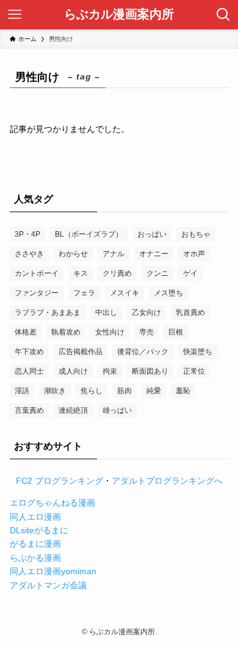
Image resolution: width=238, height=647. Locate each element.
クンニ (157, 273)
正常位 (194, 371)
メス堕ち (168, 293)
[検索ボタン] (223, 14)
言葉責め (29, 410)
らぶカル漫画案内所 (119, 15)
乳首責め (190, 312)
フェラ (84, 293)
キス (80, 273)
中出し (106, 312)
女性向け (109, 332)
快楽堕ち (197, 351)
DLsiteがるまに (39, 530)
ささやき (29, 254)
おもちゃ (196, 234)
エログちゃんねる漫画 (52, 503)
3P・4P (27, 234)
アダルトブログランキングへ (167, 481)
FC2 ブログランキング (59, 481)
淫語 (22, 390)
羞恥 (183, 390)
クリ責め (117, 273)
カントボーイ (37, 273)
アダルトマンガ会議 (48, 585)
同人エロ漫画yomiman (53, 571)
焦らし (92, 390)
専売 (146, 332)
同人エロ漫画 (35, 517)
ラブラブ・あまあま (48, 312)
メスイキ (124, 293)
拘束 (110, 371)
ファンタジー (37, 293)
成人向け (73, 371)
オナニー (153, 254)
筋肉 (124, 390)
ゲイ (190, 273)
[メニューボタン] (14, 14)
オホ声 (194, 254)
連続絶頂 (73, 410)
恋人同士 (29, 371)
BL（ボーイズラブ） (89, 234)
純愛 (153, 390)
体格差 (26, 332)
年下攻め (29, 351)
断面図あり (150, 371)
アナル (113, 254)
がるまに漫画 (35, 544)
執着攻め (66, 332)
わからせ (73, 254)
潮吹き (55, 390)
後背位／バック (142, 351)
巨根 (175, 332)
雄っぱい (117, 410)
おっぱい (152, 234)
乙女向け (146, 312)
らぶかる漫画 (35, 558)
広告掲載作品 (81, 351)
